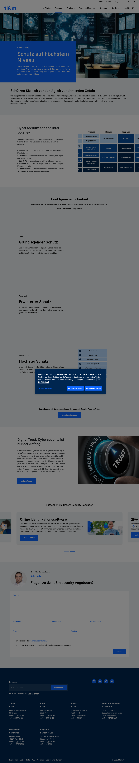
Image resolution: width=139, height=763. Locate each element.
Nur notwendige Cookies (75, 388)
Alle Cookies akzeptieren (93, 388)
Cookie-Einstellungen (45, 388)
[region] (70, 381)
